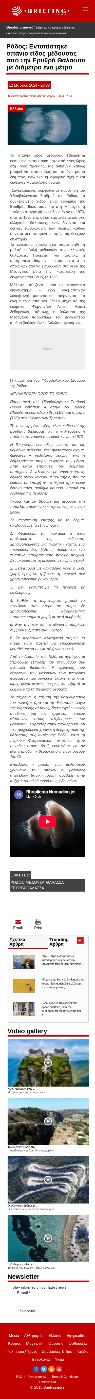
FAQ (19, 1377)
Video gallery (27, 1031)
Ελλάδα (16, 108)
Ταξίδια (83, 1351)
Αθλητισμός (33, 1335)
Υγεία (59, 1359)
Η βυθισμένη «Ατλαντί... (22, 1264)
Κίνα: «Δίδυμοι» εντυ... (21, 1088)
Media (14, 1335)
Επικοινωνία (47, 1382)
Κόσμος (14, 1343)
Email (18, 928)
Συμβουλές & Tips (57, 1351)
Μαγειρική (34, 1343)
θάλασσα (55, 882)
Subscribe (28, 1311)
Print (38, 928)
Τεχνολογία (40, 1359)
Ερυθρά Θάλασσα (27, 888)
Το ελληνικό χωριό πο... (22, 1146)
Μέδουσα (35, 882)
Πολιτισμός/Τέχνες (22, 1351)
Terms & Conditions (65, 1377)
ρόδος (17, 882)
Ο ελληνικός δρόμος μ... (22, 1205)
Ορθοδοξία (78, 1343)
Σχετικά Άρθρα (17, 942)
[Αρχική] (39, 11)
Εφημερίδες (76, 1335)
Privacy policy (36, 1377)
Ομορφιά (56, 1343)
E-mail (23, 1293)
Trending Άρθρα (65, 942)
